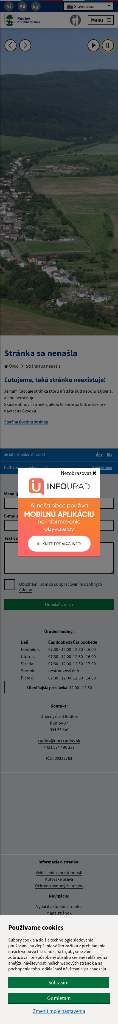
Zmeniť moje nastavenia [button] (59, 1011)
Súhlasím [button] (58, 982)
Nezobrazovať (76, 473)
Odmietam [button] (59, 998)
